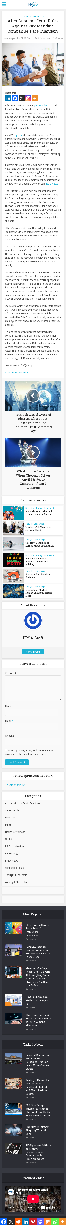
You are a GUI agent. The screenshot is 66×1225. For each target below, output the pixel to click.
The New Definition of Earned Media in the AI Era (39, 544)
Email (9, 721)
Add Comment (43, 38)
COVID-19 (12, 372)
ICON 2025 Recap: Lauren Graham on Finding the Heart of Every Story (38, 951)
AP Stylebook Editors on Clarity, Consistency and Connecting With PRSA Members (38, 1152)
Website (9, 735)
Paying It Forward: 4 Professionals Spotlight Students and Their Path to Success (38, 1087)
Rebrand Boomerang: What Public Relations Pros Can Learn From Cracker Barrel (38, 1061)
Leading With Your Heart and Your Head (38, 528)
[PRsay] (33, 4)
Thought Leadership (33, 16)
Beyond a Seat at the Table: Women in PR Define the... (39, 513)
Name (9, 706)
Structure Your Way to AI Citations (38, 576)
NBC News (52, 183)
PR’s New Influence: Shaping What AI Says (37, 1130)
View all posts (33, 651)
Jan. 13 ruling (41, 105)
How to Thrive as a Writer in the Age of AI (37, 1000)
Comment (10, 673)
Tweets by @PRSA (15, 784)
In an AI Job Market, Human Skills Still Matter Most (38, 592)
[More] (35, 98)
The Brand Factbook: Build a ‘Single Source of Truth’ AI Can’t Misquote (38, 1020)
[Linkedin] (8, 98)
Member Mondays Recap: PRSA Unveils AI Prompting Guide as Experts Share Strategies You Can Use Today (38, 977)
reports (18, 135)
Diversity (29, 508)
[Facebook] (15, 98)
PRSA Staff (26, 38)
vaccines (25, 372)
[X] (22, 98)
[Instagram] (28, 98)
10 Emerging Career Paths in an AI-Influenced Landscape (37, 930)
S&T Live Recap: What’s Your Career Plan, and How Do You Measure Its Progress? (39, 1110)
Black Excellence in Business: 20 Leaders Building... (36, 561)
